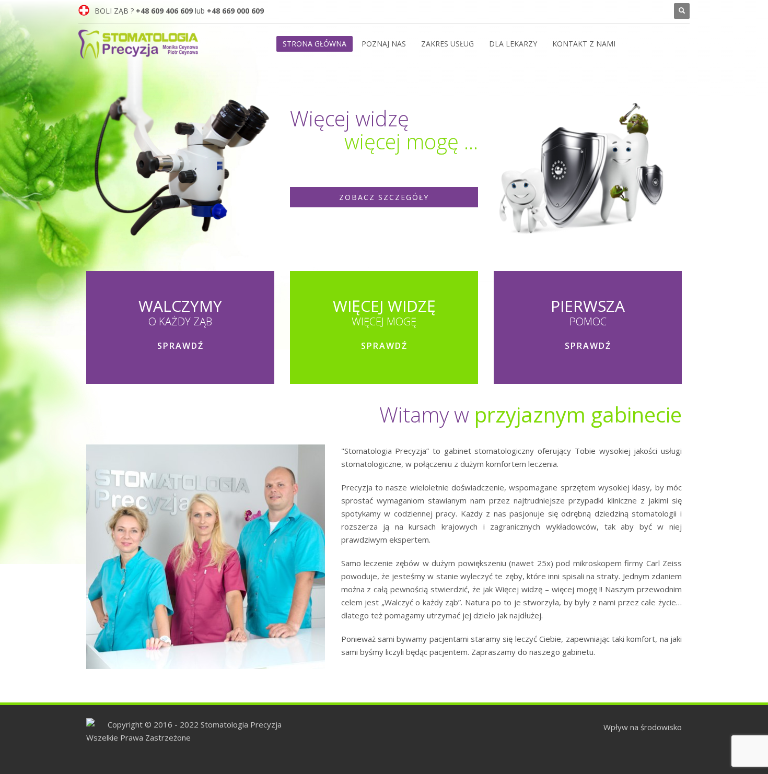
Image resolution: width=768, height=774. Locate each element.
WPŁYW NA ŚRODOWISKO (623, 11)
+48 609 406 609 (164, 11)
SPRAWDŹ (180, 345)
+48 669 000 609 (235, 11)
